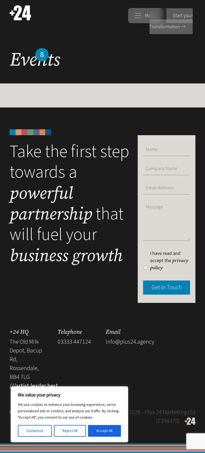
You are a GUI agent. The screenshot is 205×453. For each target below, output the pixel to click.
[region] (69, 414)
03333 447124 (74, 342)
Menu (150, 15)
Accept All (104, 431)
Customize (35, 431)
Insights (118, 34)
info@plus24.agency (130, 342)
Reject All (69, 431)
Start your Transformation (171, 21)
